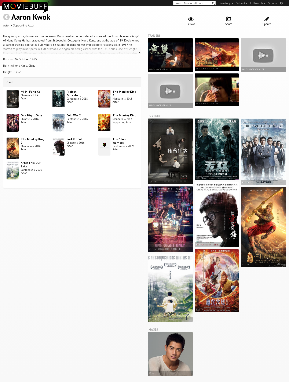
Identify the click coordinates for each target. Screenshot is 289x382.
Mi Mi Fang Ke (30, 92)
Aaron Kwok (30, 17)
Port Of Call (75, 139)
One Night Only (31, 115)
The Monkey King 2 (32, 141)
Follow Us (256, 3)
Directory (225, 3)
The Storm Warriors (120, 141)
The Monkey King (124, 115)
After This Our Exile (30, 164)
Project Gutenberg (74, 93)
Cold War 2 (74, 115)
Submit (240, 3)
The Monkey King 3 (124, 93)
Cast (10, 82)
